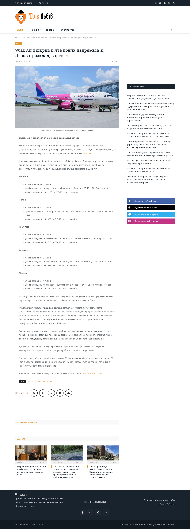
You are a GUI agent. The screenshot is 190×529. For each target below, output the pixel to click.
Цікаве (50, 29)
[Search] (171, 30)
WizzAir (31, 381)
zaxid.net (87, 153)
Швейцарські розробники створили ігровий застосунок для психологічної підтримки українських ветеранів (147, 179)
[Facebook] (83, 512)
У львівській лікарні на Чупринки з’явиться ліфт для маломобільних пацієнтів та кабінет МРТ (149, 135)
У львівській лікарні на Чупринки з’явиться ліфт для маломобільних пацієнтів (149, 170)
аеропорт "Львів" (45, 381)
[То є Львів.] (34, 16)
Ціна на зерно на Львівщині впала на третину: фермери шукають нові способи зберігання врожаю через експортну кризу (149, 144)
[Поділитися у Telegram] (60, 393)
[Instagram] (90, 512)
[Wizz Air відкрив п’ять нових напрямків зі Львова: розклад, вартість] (67, 97)
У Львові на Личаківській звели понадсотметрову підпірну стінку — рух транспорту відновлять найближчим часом (66, 472)
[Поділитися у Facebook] (42, 393)
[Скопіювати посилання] (68, 393)
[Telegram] (98, 512)
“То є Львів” (23, 524)
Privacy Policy (153, 524)
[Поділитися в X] (51, 393)
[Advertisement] (121, 16)
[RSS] (106, 512)
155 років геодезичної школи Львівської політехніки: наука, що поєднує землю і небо (31, 470)
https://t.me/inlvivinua (92, 373)
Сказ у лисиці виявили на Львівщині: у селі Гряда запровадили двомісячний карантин (149, 127)
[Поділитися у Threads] (34, 393)
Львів (20, 29)
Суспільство (67, 29)
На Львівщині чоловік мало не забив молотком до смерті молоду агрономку (150, 162)
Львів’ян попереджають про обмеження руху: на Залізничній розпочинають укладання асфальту (150, 154)
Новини (35, 29)
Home (17, 37)
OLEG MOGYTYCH (167, 503)
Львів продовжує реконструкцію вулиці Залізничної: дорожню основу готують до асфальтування (101, 472)
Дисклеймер (169, 524)
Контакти (43, 2)
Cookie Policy (138, 524)
